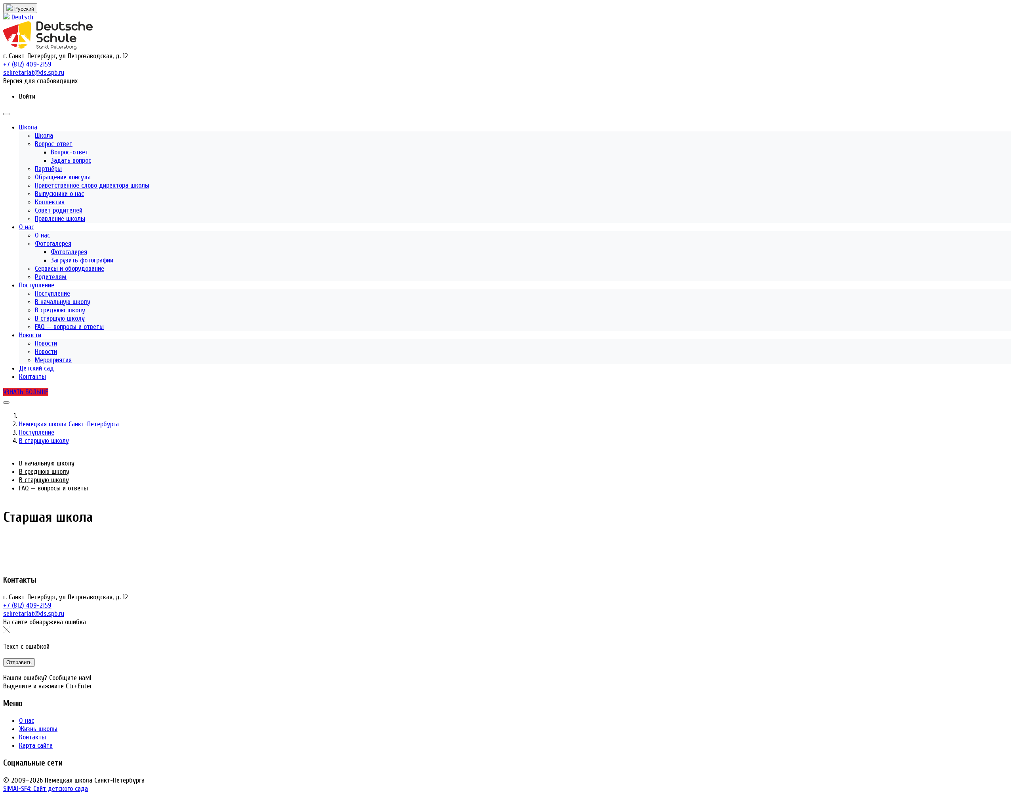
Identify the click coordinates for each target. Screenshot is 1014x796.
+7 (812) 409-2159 (27, 605)
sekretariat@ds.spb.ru (33, 614)
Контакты (32, 737)
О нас (26, 720)
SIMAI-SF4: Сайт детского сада (45, 789)
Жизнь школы (38, 729)
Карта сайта (36, 745)
